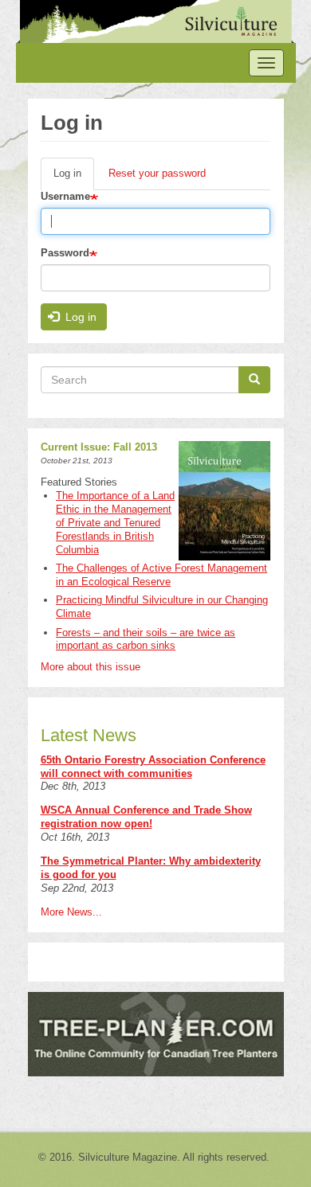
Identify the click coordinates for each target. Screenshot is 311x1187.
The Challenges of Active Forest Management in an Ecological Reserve (161, 575)
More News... (71, 912)
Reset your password (157, 173)
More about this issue (90, 667)
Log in (73, 178)
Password (65, 253)
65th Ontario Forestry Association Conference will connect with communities (153, 766)
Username (65, 196)
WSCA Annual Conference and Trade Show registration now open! (146, 817)
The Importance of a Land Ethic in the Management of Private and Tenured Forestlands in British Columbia (115, 523)
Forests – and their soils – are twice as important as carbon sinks (145, 639)
